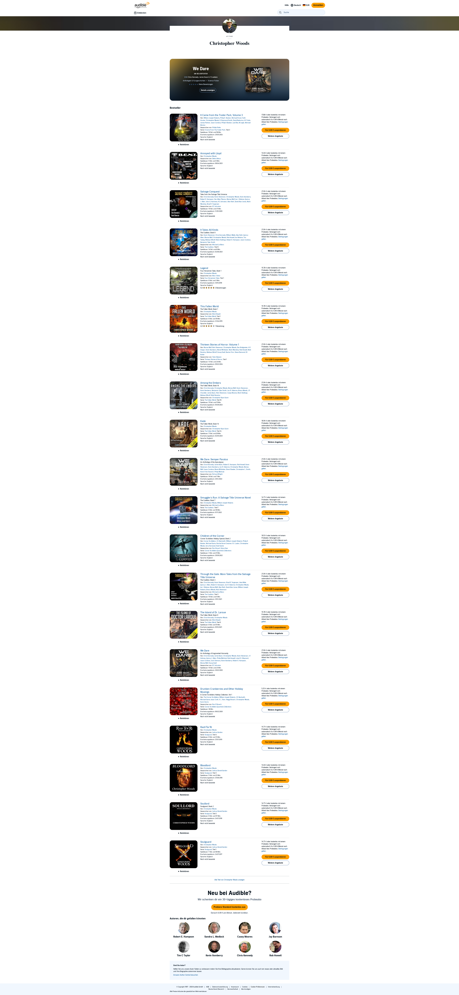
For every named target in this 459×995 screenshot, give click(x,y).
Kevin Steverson (220, 197)
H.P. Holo (247, 120)
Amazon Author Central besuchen (185, 975)
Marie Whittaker (222, 350)
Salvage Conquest (210, 191)
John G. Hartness (211, 202)
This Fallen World (209, 306)
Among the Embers (210, 383)
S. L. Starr (222, 700)
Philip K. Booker (225, 118)
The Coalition (209, 247)
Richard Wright (217, 474)
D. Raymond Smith (226, 120)
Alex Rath (230, 202)
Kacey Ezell (221, 352)
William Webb (230, 235)
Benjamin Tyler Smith (207, 242)
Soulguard (208, 735)
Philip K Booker (226, 123)
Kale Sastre (220, 546)
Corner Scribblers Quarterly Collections (218, 551)
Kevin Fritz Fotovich (207, 472)
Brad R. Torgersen (213, 204)
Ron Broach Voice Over (220, 548)
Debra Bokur (216, 159)
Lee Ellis (235, 123)
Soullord (204, 803)
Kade (203, 421)
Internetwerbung (274, 987)
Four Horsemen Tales (212, 278)
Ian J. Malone (239, 199)
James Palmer (205, 123)
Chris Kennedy (209, 197)
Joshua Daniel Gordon (219, 771)
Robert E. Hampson (206, 199)
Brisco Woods (242, 390)
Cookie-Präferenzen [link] (258, 987)
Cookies (245, 987)
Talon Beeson (216, 357)
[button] (275, 130)
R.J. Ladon (235, 543)
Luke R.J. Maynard (242, 658)
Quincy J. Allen (205, 585)
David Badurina (238, 120)
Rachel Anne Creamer (224, 543)
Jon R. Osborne (232, 390)
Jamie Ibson (211, 393)
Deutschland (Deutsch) (216, 989)
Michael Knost (236, 118)
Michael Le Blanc (218, 245)
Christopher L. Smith (243, 469)
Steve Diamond (240, 352)
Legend (204, 268)
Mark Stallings (221, 240)
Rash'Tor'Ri (206, 727)
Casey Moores (232, 393)
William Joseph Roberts (211, 118)
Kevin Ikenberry (245, 197)
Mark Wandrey (234, 350)
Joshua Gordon (217, 732)
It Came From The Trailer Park (215, 130)
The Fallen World (210, 316)
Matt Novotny (215, 395)
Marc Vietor (216, 276)
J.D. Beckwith (221, 541)
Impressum (235, 987)
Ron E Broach (217, 704)
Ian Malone (239, 237)
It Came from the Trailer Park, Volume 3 (221, 115)
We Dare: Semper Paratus (214, 459)
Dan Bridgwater (242, 347)
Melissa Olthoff (210, 240)
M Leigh (241, 123)
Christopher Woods (212, 120)
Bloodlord (205, 765)
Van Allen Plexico (220, 199)
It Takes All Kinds (209, 230)
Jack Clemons (216, 661)
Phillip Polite (216, 127)
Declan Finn (230, 352)
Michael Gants (211, 543)
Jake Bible (242, 582)
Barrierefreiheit (232, 989)
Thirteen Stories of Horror (213, 359)
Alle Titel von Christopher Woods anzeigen (229, 880)
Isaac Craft (214, 700)
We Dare (204, 650)
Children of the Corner (212, 536)
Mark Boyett (216, 314)
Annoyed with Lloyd (210, 153)
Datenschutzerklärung (220, 987)
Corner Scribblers (210, 541)
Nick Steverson (217, 347)
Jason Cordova (216, 123)
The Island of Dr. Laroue (213, 612)
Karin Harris (204, 702)
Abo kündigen (246, 989)
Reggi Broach (230, 700)
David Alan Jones (240, 202)
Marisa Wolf (231, 199)
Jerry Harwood (210, 546)
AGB (207, 987)
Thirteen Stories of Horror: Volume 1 (219, 344)
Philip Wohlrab (219, 472)
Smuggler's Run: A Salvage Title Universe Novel (225, 497)
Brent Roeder (230, 469)
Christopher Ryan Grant (220, 398)
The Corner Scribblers (211, 697)
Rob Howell (230, 237)
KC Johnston (222, 202)
